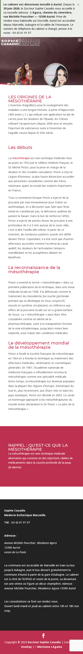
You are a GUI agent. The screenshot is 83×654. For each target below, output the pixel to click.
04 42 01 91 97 (20, 522)
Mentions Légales (49, 647)
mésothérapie (21, 158)
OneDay (26, 647)
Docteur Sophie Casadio (44, 642)
